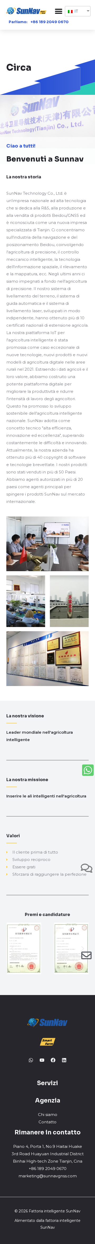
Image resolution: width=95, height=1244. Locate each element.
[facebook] (53, 1060)
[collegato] (64, 1060)
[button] (58, 11)
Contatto (47, 1121)
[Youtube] (42, 1060)
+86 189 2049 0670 (50, 21)
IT (75, 11)
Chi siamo (47, 1114)
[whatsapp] (30, 1060)
